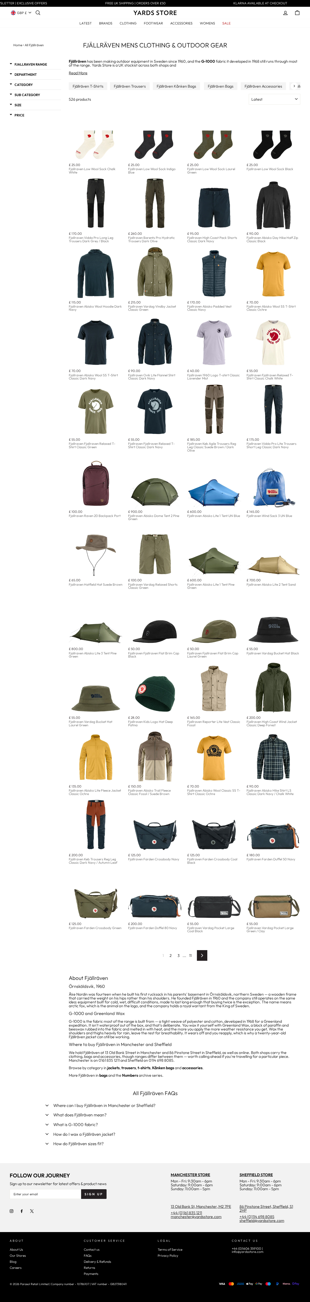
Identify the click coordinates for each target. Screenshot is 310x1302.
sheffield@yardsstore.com (262, 1220)
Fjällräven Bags (220, 86)
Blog (13, 1261)
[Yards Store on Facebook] (21, 1211)
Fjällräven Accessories (263, 86)
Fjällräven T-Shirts (88, 86)
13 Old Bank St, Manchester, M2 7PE (201, 1206)
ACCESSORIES (181, 23)
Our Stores (18, 1255)
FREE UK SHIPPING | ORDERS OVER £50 (131, 3)
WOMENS (207, 23)
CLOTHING (128, 23)
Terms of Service (170, 1249)
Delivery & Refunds (97, 1261)
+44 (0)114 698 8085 (257, 1217)
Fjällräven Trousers (130, 86)
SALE (226, 23)
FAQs (88, 1255)
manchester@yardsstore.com (196, 1217)
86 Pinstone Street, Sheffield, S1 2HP (266, 1208)
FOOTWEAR (153, 23)
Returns (89, 1267)
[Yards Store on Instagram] (11, 1211)
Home (17, 45)
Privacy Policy (168, 1255)
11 (190, 955)
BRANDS (105, 23)
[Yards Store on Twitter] (32, 1211)
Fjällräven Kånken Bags (176, 86)
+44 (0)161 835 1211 (186, 1213)
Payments (91, 1274)
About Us (16, 1249)
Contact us (92, 1249)
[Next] (294, 86)
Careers (16, 1267)
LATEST (85, 23)
